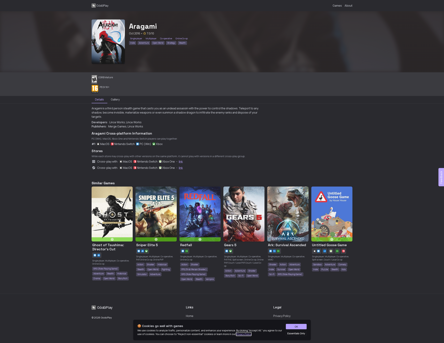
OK (296, 326)
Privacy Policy (243, 334)
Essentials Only (296, 333)
